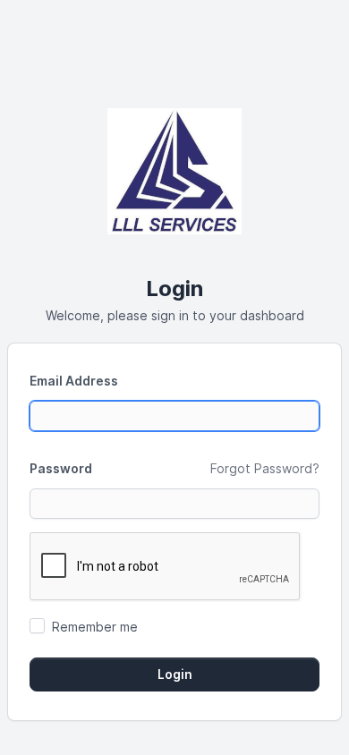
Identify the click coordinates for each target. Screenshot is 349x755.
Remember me (95, 626)
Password (61, 468)
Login (174, 674)
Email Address (74, 380)
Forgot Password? (264, 468)
